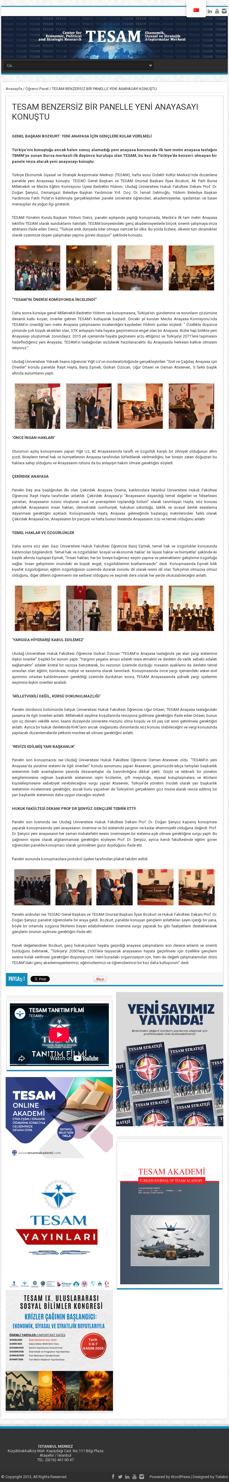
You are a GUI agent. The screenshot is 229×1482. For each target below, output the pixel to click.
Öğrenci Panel (37, 88)
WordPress (180, 1477)
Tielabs (221, 1477)
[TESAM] (114, 37)
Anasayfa (14, 88)
